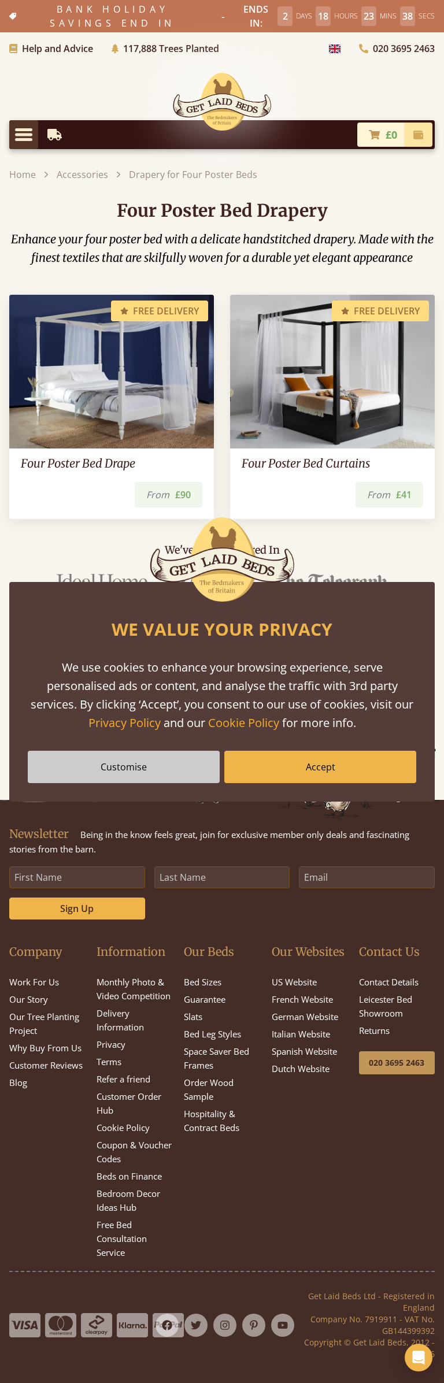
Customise (124, 767)
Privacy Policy (124, 723)
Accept (320, 767)
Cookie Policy (243, 723)
